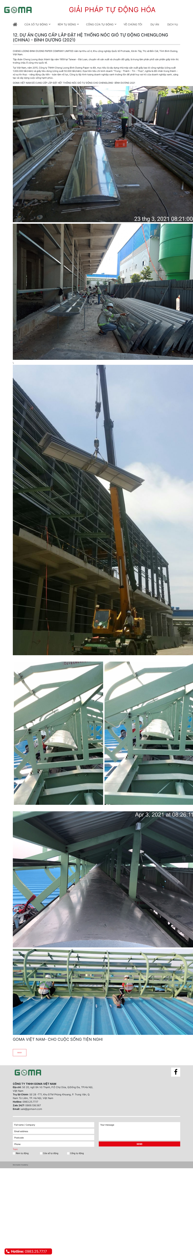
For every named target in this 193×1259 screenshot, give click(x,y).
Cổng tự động (77, 1153)
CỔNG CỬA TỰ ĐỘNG (100, 24)
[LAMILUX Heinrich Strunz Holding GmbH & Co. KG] (15, 24)
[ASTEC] (28, 1073)
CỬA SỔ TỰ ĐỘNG (36, 24)
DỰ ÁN (154, 24)
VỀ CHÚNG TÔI (133, 24)
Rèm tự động (22, 1153)
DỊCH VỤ (172, 24)
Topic (15, 1149)
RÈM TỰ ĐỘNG (67, 24)
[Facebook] (175, 1072)
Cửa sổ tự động (50, 1153)
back (19, 1052)
